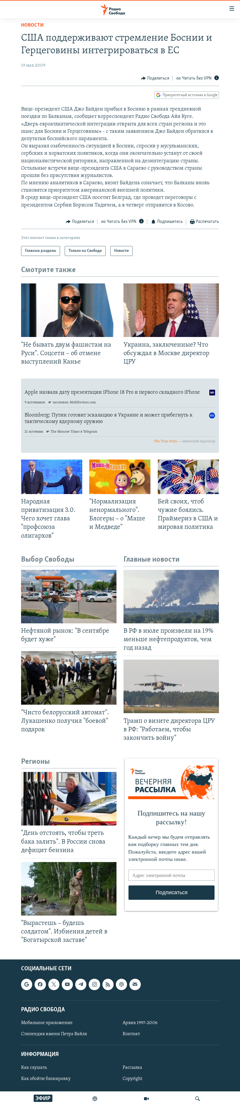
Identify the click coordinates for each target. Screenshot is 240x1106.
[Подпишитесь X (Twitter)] (53, 984)
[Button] (155, 78)
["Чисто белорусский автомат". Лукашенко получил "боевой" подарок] (68, 678)
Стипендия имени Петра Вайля (54, 1034)
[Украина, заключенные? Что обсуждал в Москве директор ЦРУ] (171, 310)
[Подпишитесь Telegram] (80, 984)
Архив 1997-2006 (140, 1022)
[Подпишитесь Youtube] (67, 984)
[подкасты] (95, 1098)
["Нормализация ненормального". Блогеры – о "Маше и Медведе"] (119, 477)
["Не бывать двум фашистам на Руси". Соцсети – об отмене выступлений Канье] (68, 310)
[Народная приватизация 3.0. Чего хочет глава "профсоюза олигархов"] (51, 477)
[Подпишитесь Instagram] (94, 984)
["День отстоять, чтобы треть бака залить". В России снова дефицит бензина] (68, 798)
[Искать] (197, 1098)
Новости (32, 25)
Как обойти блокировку (46, 1078)
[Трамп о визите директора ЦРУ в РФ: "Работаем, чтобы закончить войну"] (171, 686)
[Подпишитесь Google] (26, 984)
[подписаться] (134, 984)
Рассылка (132, 1067)
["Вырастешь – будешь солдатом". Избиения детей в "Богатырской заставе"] (68, 889)
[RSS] (108, 984)
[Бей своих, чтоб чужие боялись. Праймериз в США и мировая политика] (188, 477)
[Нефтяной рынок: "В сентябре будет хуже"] (68, 596)
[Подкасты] (121, 984)
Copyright (132, 1078)
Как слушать (34, 1067)
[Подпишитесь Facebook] (40, 984)
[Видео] (146, 1098)
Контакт (131, 1034)
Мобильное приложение (47, 1022)
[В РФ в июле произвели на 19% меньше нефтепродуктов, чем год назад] (171, 596)
